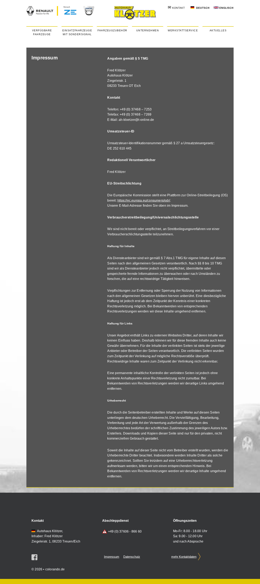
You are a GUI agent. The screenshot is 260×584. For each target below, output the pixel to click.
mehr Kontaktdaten (183, 556)
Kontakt (176, 8)
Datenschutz (131, 556)
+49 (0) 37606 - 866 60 (125, 531)
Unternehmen (147, 30)
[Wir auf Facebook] (34, 559)
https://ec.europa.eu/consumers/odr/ (143, 200)
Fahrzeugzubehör (112, 30)
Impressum (111, 556)
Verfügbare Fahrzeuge (42, 32)
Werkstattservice (183, 30)
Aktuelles (218, 30)
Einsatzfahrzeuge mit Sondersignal (77, 32)
